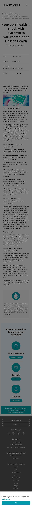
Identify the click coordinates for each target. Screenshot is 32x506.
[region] (16, 498)
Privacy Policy (6, 499)
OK (16, 503)
